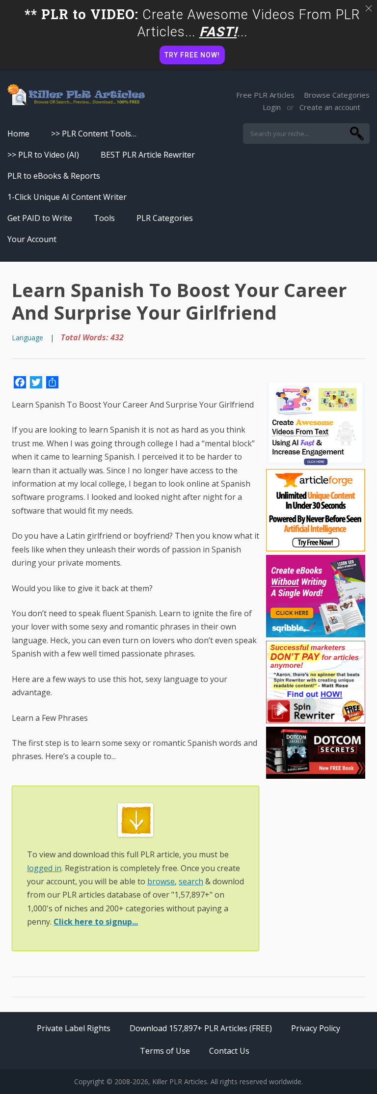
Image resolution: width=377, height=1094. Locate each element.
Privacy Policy (315, 1028)
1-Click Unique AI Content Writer (67, 196)
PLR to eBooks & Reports (53, 175)
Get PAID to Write (39, 218)
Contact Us (229, 1050)
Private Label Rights (73, 1028)
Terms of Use (165, 1050)
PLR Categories (164, 218)
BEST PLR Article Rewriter (148, 154)
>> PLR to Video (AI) (43, 154)
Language (27, 337)
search (191, 881)
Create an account (329, 107)
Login (272, 107)
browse (161, 881)
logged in (44, 868)
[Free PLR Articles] (76, 95)
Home (18, 133)
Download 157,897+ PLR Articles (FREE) (201, 1028)
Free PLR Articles (265, 95)
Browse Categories (337, 95)
